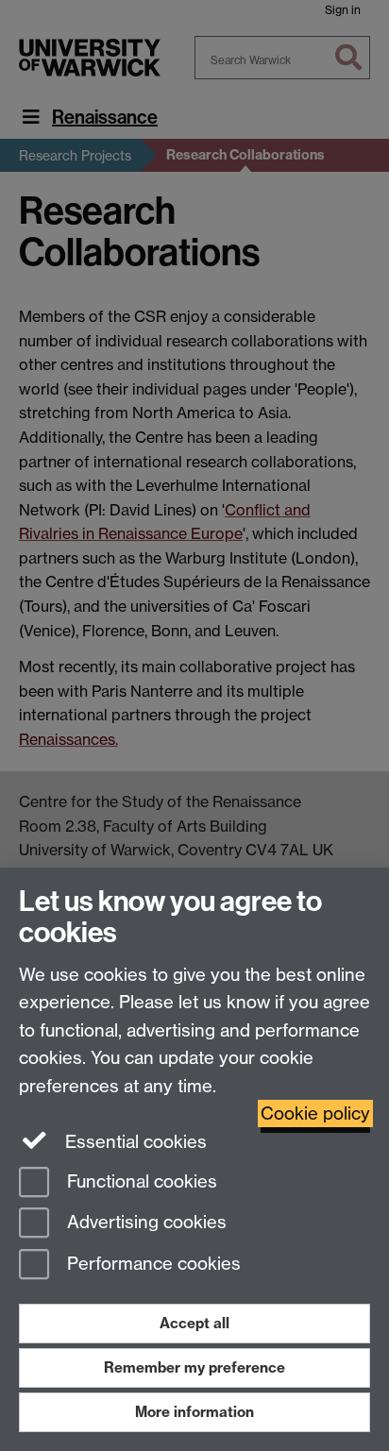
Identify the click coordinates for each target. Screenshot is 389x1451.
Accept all (194, 1323)
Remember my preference (194, 1367)
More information (194, 1412)
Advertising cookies (144, 1223)
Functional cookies (139, 1181)
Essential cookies (133, 1142)
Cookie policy (315, 1113)
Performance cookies (151, 1264)
